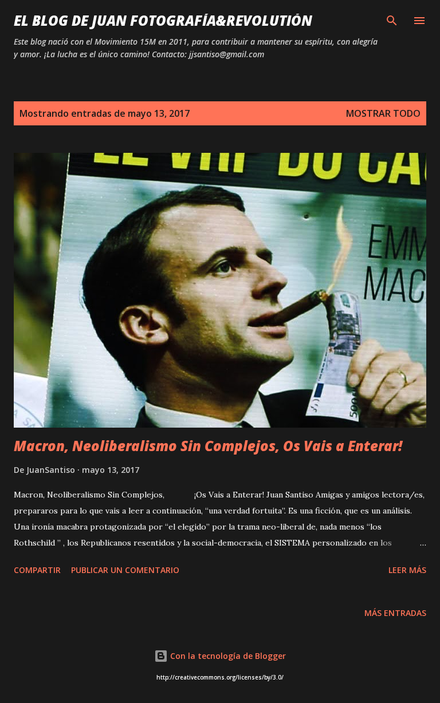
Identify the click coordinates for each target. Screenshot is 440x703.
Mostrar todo (383, 113)
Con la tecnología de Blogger (227, 655)
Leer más (407, 569)
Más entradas (395, 612)
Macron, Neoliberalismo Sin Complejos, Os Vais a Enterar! (208, 445)
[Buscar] (392, 20)
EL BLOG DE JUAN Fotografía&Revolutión (163, 20)
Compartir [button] (37, 569)
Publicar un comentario (125, 569)
